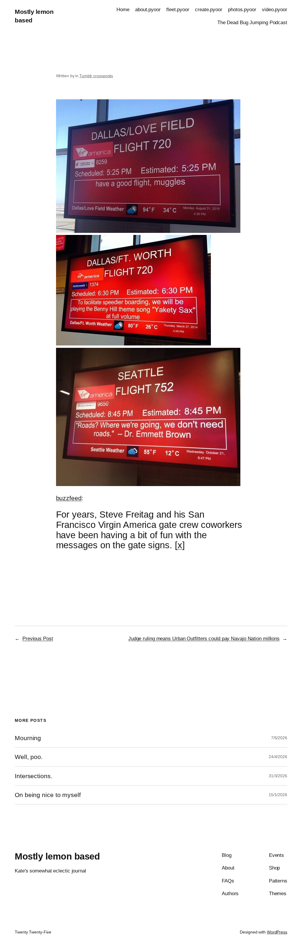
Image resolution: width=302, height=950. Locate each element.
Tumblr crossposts (96, 75)
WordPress (277, 932)
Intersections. (33, 776)
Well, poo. (29, 756)
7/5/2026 (279, 737)
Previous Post (37, 638)
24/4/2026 (278, 756)
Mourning (28, 738)
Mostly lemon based (57, 856)
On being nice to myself (48, 794)
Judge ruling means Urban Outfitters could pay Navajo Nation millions (204, 638)
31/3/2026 (278, 775)
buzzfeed (69, 498)
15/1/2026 (278, 794)
